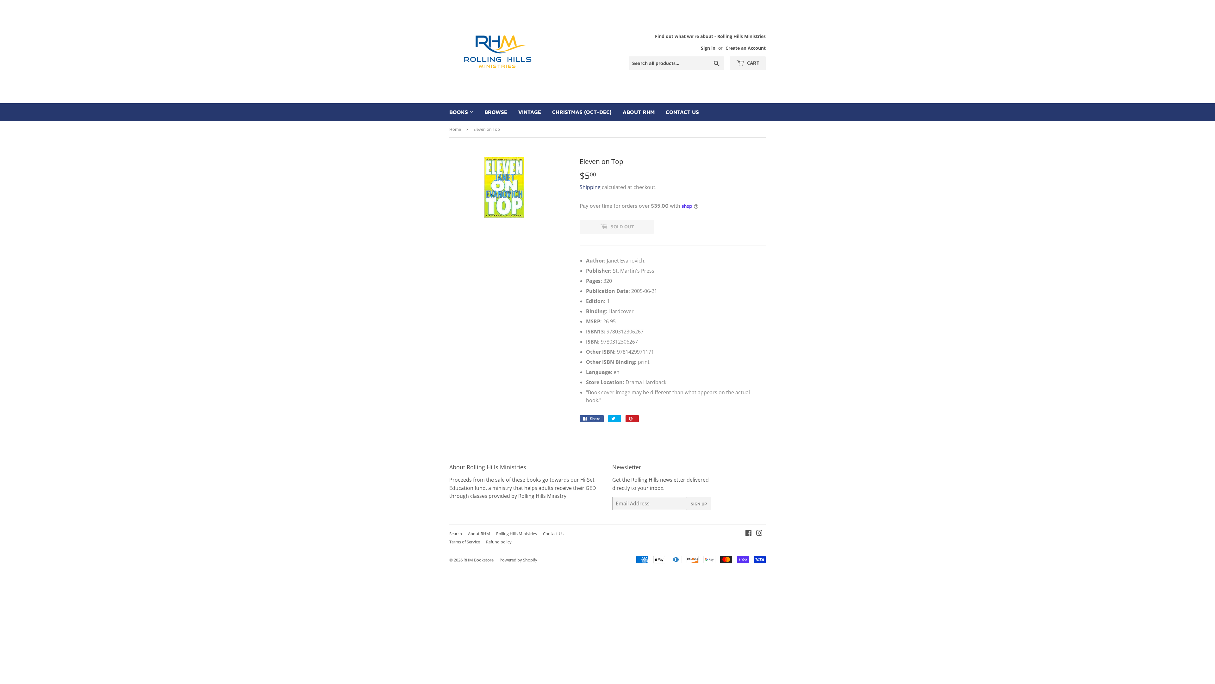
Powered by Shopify (518, 560)
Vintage (529, 112)
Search (455, 533)
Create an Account (746, 48)
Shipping (590, 187)
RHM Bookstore (479, 560)
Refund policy (499, 542)
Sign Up (699, 503)
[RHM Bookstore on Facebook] (748, 533)
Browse (495, 112)
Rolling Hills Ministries (516, 533)
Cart (752, 63)
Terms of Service (464, 542)
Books (459, 112)
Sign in (708, 48)
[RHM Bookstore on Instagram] (759, 533)
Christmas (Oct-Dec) (582, 112)
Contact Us (682, 112)
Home (455, 129)
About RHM (639, 112)
